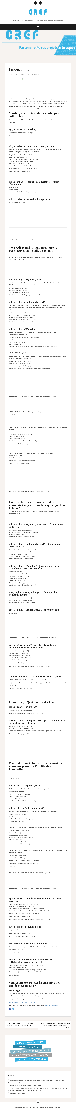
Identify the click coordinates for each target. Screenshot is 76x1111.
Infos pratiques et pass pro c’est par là (22, 1002)
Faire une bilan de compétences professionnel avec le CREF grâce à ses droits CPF (37, 1080)
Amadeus (48, 1107)
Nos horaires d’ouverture (18, 1083)
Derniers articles (33, 74)
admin (22, 74)
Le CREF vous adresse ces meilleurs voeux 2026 (25, 1085)
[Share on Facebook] (10, 1009)
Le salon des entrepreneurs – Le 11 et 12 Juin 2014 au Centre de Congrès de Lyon (55, 1025)
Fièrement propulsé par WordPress (26, 1107)
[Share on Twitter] (13, 1009)
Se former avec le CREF (17, 1093)
